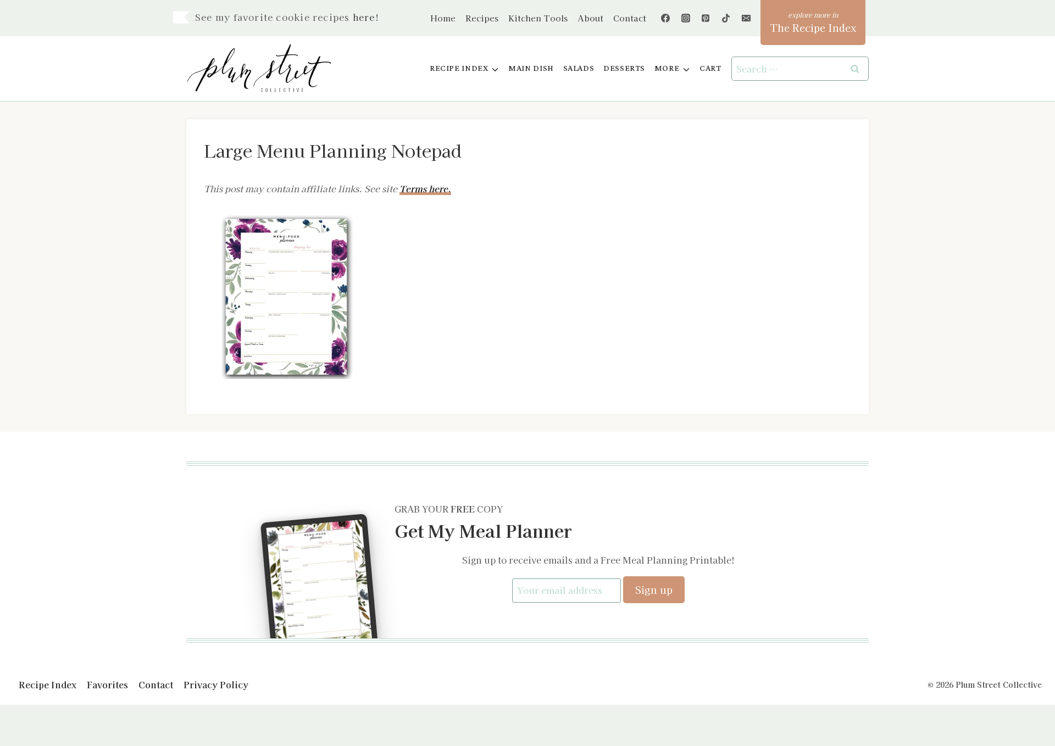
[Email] (746, 18)
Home (443, 18)
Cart (710, 68)
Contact (629, 18)
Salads (579, 68)
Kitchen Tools (538, 18)
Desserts (624, 68)
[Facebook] (665, 18)
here (364, 17)
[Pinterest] (705, 18)
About (590, 18)
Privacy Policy (216, 684)
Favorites (107, 684)
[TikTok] (726, 18)
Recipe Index (47, 684)
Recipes (481, 18)
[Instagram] (686, 18)
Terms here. (425, 188)
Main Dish (531, 68)
